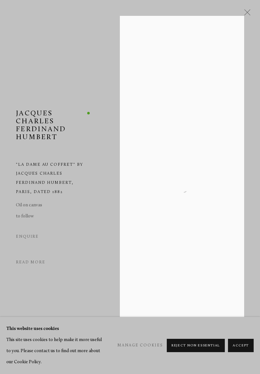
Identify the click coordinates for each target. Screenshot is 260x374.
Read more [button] (30, 262)
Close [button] (245, 14)
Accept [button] (241, 345)
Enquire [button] (27, 237)
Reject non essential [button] (196, 345)
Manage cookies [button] (140, 345)
